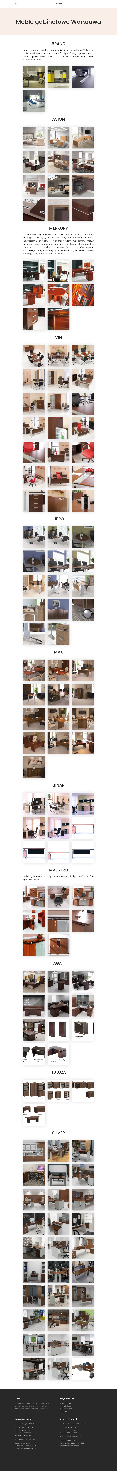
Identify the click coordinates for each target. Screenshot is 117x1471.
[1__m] (83, 670)
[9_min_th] (58, 1224)
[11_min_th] (34, 1248)
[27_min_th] (58, 1344)
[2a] (34, 694)
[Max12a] (83, 743)
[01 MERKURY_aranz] (34, 271)
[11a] (58, 610)
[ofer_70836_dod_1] (34, 101)
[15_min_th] (58, 1272)
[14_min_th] (34, 1272)
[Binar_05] (58, 828)
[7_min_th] (83, 1199)
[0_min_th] (34, 982)
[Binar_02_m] (58, 803)
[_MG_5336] (83, 404)
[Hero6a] (34, 561)
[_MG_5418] (58, 452)
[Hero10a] (58, 634)
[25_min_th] (34, 1344)
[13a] (58, 670)
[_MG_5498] (34, 404)
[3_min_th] (58, 1006)
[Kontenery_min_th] (83, 1090)
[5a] (83, 610)
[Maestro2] (58, 897)
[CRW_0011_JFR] (58, 921)
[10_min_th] (83, 1224)
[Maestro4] (58, 945)
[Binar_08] (58, 852)
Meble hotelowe (66, 1406)
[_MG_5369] (58, 428)
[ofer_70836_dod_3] (58, 77)
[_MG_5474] (58, 404)
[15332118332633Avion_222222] (34, 210)
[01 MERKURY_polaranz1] (58, 271)
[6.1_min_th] (34, 1199)
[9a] (34, 634)
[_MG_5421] (83, 452)
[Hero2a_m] (83, 586)
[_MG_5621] (58, 356)
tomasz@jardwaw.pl (73, 1437)
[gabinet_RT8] (34, 897)
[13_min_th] (83, 1248)
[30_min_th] (58, 1369)
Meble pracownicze (67, 1411)
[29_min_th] (34, 1369)
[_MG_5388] (83, 428)
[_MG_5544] (58, 501)
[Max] (34, 743)
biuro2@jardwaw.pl (27, 1439)
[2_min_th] (83, 1006)
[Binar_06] (83, 828)
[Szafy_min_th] (58, 1030)
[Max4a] (58, 743)
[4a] (34, 610)
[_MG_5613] (34, 356)
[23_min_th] (58, 1320)
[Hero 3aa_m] (58, 537)
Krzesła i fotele (65, 1403)
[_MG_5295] (58, 380)
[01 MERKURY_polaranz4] (34, 295)
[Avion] (34, 137)
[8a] (58, 561)
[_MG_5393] (34, 452)
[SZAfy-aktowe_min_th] (34, 1090)
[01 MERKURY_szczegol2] (83, 295)
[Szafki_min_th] (83, 1030)
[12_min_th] (58, 1248)
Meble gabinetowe (67, 1409)
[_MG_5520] (83, 356)
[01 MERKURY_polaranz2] (83, 271)
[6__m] (58, 694)
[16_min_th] (83, 1272)
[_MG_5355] (34, 428)
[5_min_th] (83, 982)
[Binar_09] (83, 852)
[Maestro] (83, 897)
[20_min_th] (83, 1296)
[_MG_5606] (83, 501)
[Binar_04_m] (34, 828)
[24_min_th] (83, 1320)
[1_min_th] (34, 1030)
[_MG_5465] (34, 380)
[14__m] (34, 670)
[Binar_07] (34, 852)
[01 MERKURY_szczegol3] (34, 319)
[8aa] (83, 561)
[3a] (34, 537)
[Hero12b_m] (34, 586)
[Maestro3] (34, 945)
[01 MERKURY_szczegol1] (58, 295)
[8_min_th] (34, 1224)
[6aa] (83, 537)
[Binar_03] (83, 803)
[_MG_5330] (83, 380)
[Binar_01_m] (34, 803)
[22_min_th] (83, 1369)
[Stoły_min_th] (34, 1054)
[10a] (83, 719)
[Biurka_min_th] (58, 1054)
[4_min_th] (34, 1006)
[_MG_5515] (83, 477)
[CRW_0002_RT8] (34, 921)
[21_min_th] (34, 1320)
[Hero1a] (58, 586)
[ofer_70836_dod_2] (83, 77)
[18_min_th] (58, 1296)
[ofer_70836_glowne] (34, 77)
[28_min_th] (83, 1344)
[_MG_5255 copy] (34, 477)
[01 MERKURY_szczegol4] (58, 319)
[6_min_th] (58, 982)
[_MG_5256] (34, 501)
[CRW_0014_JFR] (83, 921)
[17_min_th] (34, 1296)
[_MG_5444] (58, 477)
